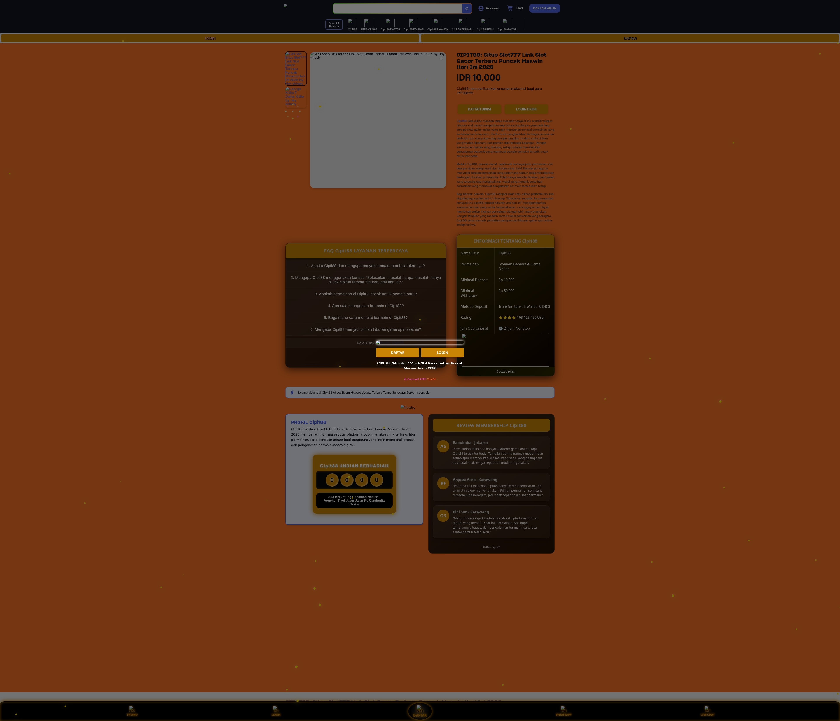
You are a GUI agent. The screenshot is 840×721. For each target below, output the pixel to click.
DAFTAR (397, 352)
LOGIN (442, 352)
